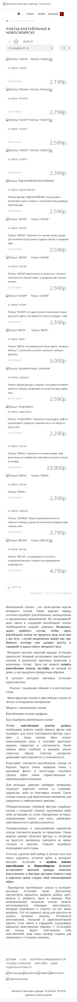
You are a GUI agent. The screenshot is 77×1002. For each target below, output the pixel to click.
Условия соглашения (18, 963)
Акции (54, 963)
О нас (23, 959)
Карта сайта (41, 963)
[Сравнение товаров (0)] (9, 42)
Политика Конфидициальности (48, 959)
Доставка (11, 959)
